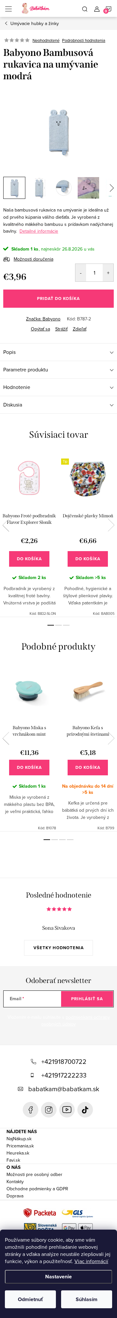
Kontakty (15, 1181)
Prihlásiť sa (87, 999)
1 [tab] (50, 625)
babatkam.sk (49, 1110)
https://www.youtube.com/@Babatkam (67, 1110)
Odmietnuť (30, 1299)
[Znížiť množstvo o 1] (80, 272)
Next (111, 525)
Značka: (43, 319)
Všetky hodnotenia (58, 948)
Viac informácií (91, 1261)
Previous (6, 525)
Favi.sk (13, 1160)
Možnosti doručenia (33, 259)
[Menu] (8, 8)
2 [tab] (58, 625)
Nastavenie (58, 1276)
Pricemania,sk (20, 1146)
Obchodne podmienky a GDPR (37, 1188)
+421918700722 (63, 1061)
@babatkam (85, 1110)
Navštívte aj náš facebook (30, 1110)
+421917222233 (63, 1075)
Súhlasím (87, 1299)
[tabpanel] (29, 534)
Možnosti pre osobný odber (34, 1174)
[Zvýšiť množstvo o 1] (108, 272)
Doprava (14, 1196)
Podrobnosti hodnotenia (83, 40)
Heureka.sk (17, 1153)
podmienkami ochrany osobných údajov (75, 1020)
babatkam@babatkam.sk (63, 1088)
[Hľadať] (85, 8)
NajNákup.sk (19, 1138)
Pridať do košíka (58, 298)
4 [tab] (70, 839)
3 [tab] (66, 625)
